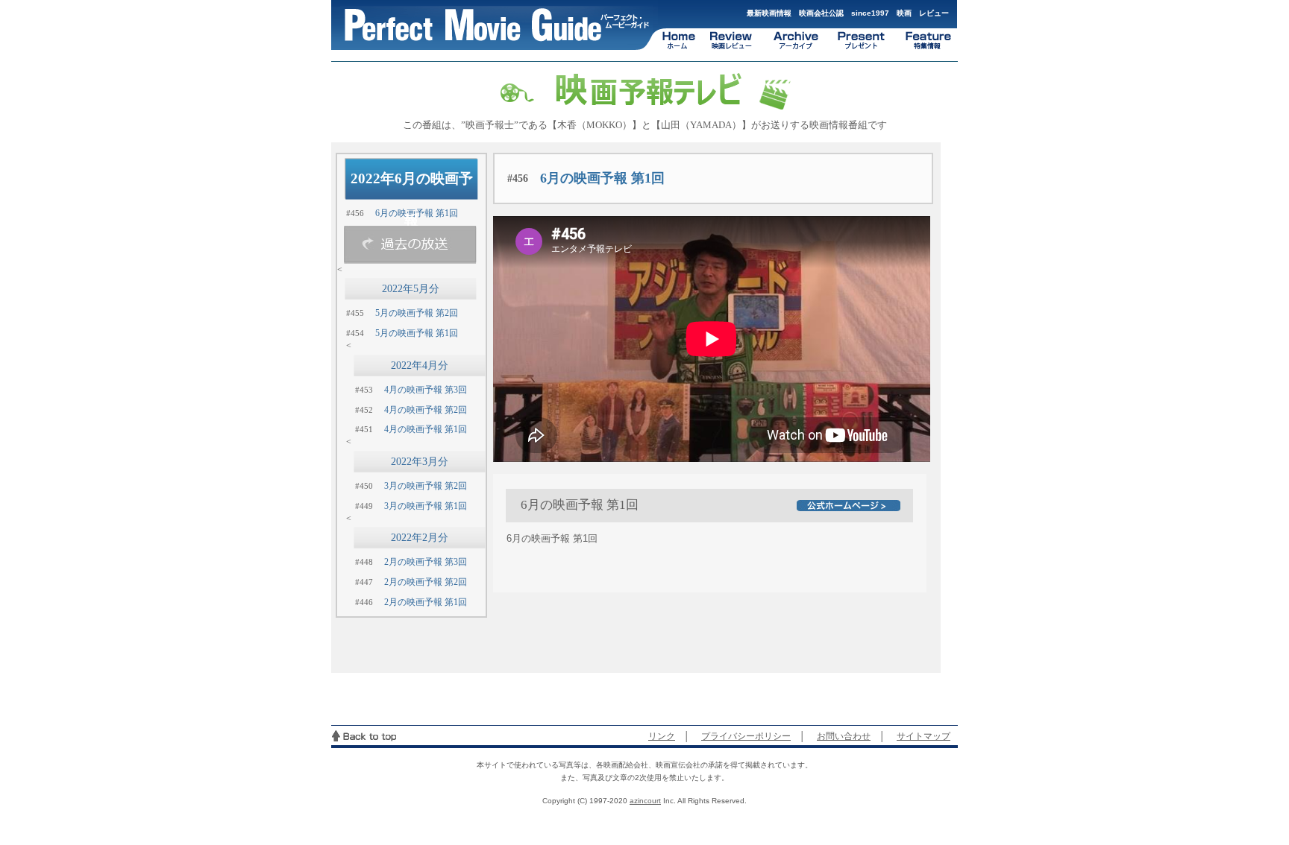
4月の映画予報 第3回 (425, 389)
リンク (661, 736)
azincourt (645, 801)
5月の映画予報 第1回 (416, 333)
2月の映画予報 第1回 (425, 602)
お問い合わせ (844, 736)
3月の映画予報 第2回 (425, 486)
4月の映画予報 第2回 (425, 410)
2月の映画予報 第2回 (425, 582)
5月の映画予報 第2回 (416, 313)
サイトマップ (923, 736)
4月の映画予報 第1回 (425, 429)
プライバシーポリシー (746, 736)
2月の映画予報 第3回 (425, 562)
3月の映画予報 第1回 (425, 506)
